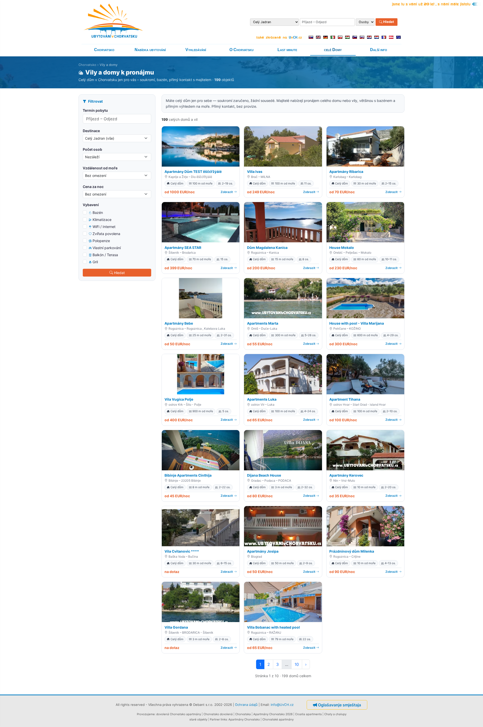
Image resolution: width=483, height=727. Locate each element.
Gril (95, 262)
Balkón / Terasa (105, 255)
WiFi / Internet (104, 226)
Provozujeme (146, 714)
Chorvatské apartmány (278, 719)
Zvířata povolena (106, 234)
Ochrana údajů (246, 705)
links (224, 719)
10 (297, 664)
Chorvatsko (104, 50)
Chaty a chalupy (335, 714)
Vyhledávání (195, 50)
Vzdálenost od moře (100, 168)
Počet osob (92, 149)
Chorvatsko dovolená (218, 714)
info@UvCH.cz (282, 705)
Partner (215, 719)
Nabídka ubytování (150, 50)
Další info (378, 50)
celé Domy (333, 50)
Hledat (388, 22)
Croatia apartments (308, 714)
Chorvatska (243, 714)
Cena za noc (93, 186)
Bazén (98, 212)
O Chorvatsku (241, 50)
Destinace (91, 131)
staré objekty (198, 719)
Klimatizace (102, 219)
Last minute (287, 50)
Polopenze (101, 241)
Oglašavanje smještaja (339, 704)
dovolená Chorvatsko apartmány (178, 714)
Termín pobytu (95, 110)
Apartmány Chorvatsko (244, 719)
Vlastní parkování (107, 248)
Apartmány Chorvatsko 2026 (273, 714)
